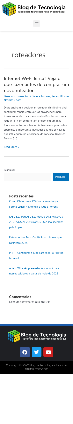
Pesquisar (9, 169)
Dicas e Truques (41, 96)
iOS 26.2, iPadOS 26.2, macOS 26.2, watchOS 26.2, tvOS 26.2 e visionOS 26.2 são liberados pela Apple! (36, 222)
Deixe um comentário (16, 96)
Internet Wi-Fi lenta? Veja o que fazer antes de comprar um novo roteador (36, 84)
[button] (36, 23)
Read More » (11, 146)
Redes (55, 96)
